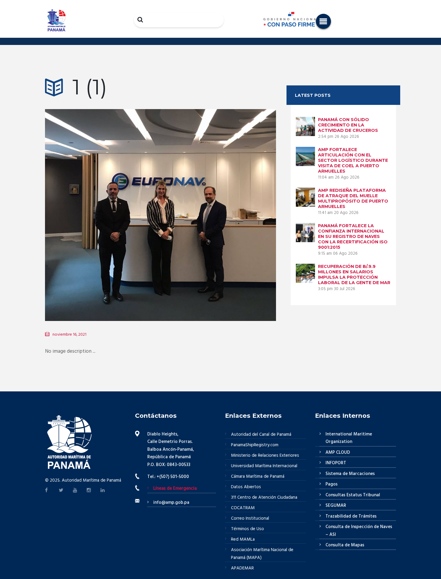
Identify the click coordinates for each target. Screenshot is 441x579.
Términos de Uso (247, 529)
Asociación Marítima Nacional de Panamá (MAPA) (262, 553)
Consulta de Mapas (345, 545)
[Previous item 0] (102, 206)
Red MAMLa (243, 539)
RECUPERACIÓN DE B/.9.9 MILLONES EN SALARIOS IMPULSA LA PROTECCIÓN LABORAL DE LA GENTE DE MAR (354, 274)
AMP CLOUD (338, 452)
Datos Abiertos (246, 487)
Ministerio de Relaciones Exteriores (265, 455)
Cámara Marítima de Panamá (257, 476)
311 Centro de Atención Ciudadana (264, 497)
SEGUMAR (336, 505)
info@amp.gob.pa (171, 502)
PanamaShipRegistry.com (254, 445)
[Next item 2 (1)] (218, 206)
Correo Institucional (250, 518)
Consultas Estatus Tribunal (353, 495)
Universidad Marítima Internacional (264, 466)
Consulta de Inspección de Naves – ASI (359, 530)
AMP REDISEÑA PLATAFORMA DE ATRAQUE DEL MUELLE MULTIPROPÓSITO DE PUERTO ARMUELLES (353, 198)
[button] (323, 21)
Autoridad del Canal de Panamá (261, 434)
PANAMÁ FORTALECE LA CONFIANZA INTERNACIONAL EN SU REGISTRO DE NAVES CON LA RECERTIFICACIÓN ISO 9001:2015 (353, 236)
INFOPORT (336, 463)
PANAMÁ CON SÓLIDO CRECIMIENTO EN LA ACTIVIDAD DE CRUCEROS (348, 125)
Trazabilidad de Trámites (351, 516)
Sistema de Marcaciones (350, 473)
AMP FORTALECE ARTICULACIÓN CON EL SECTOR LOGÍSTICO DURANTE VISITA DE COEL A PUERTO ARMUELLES (353, 160)
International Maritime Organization (349, 438)
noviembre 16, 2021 (69, 334)
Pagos (332, 484)
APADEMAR (242, 568)
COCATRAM (243, 508)
